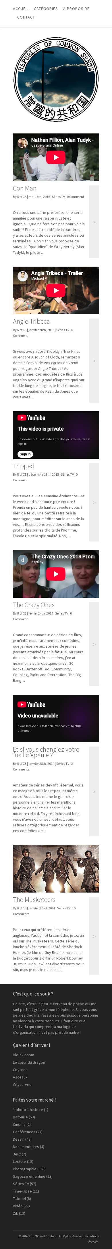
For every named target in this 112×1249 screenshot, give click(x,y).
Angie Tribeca (31, 321)
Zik (15, 1213)
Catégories (46, 8)
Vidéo (18, 1206)
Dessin (18, 1139)
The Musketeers (34, 899)
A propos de (76, 8)
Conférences (24, 1131)
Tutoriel (19, 1198)
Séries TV (58, 196)
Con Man (24, 188)
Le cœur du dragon (29, 1062)
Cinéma (19, 1124)
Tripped (23, 465)
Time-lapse (22, 1191)
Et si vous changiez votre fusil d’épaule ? (46, 752)
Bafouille (20, 1117)
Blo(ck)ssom (23, 1054)
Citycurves (22, 1084)
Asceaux (20, 1077)
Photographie (24, 1168)
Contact (26, 17)
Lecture (19, 1161)
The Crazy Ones (34, 604)
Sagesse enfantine (29, 1176)
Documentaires (26, 1146)
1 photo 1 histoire (28, 1109)
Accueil (21, 8)
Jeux (17, 1154)
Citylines (20, 1069)
